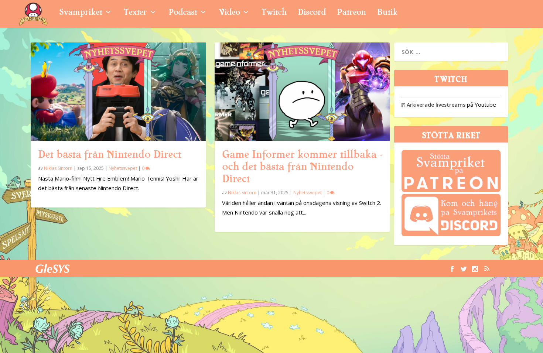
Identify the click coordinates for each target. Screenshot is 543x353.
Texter (135, 13)
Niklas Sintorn (58, 168)
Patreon (351, 13)
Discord (312, 13)
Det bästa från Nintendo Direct (109, 154)
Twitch (274, 13)
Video (229, 13)
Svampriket (80, 13)
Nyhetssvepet (123, 168)
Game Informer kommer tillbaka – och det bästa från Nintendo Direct (302, 166)
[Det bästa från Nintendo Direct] (118, 91)
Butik (387, 13)
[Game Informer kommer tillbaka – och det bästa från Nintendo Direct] (302, 91)
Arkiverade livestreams (433, 104)
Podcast (182, 13)
